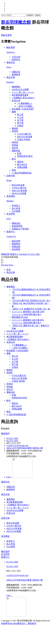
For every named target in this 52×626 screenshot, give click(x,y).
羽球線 (15, 145)
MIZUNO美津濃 (24, 137)
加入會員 (16, 208)
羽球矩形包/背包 (25, 156)
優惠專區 (16, 87)
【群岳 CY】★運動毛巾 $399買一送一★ (31, 309)
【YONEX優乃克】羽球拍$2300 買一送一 (31, 300)
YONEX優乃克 (24, 134)
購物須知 (16, 223)
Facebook (23, 254)
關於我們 (5, 551)
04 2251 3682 (34, 254)
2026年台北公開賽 (20, 89)
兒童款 (20, 126)
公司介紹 (16, 57)
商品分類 (5, 494)
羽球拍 (15, 142)
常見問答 (5, 554)
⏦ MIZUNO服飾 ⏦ (25, 106)
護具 (14, 170)
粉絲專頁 (5, 623)
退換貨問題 (17, 226)
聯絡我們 (16, 244)
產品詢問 (16, 241)
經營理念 (16, 59)
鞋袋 (19, 153)
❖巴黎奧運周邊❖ (20, 95)
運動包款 (16, 151)
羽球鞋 (15, 131)
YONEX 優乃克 (19, 188)
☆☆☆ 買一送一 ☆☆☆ (23, 92)
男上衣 (20, 114)
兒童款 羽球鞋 (23, 139)
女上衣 (20, 117)
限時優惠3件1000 (20, 317)
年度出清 (16, 101)
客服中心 (14, 254)
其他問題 (16, 249)
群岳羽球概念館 (16, 22)
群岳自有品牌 (18, 185)
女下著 (20, 120)
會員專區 (5, 536)
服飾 (14, 112)
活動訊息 (16, 72)
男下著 (20, 123)
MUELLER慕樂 (19, 193)
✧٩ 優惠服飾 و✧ (24, 103)
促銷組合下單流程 (20, 229)
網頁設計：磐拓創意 (26, 623)
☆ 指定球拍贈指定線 (21, 173)
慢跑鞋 (15, 128)
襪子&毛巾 (22, 164)
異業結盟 (16, 246)
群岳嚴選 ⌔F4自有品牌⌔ (23, 109)
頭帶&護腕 (22, 167)
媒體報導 (16, 74)
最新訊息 (5, 482)
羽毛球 (15, 148)
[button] (5, 265)
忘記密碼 (16, 211)
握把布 (20, 162)
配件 (14, 159)
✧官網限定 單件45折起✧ (23, 98)
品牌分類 (5, 518)
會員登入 (16, 205)
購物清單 (5, 254)
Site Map (13, 623)
